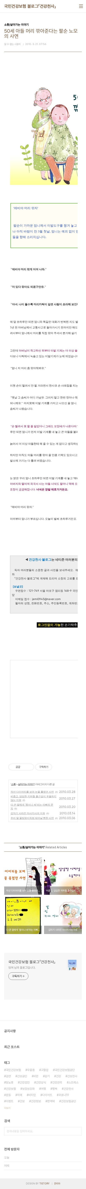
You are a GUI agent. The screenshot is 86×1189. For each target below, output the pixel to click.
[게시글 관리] (29, 767)
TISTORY (44, 1183)
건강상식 (41, 1082)
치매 (19, 1095)
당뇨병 (9, 1082)
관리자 (57, 1183)
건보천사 (72, 1076)
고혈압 (44, 1070)
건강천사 (68, 1088)
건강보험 (11, 1088)
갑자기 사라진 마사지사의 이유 (28, 813)
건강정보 (36, 1101)
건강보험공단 (68, 1101)
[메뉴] (81, 6)
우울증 (31, 1070)
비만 (35, 1076)
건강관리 (57, 1082)
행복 (54, 1088)
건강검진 (25, 1082)
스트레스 (73, 1082)
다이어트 (47, 1095)
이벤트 (9, 1101)
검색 (78, 1131)
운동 (8, 1095)
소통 (13, 784)
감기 (47, 1076)
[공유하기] (24, 767)
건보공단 (22, 1076)
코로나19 (63, 1095)
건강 (58, 1076)
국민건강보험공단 (65, 1070)
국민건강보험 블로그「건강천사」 (30, 6)
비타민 (32, 1095)
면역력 (51, 1101)
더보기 (7, 1108)
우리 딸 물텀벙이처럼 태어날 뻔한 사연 (32, 818)
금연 (8, 1076)
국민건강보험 (13, 1070)
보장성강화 (28, 1088)
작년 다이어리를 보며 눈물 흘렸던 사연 (32, 791)
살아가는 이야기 (26, 784)
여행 (43, 1088)
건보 (22, 1101)
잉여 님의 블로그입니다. (22, 967)
